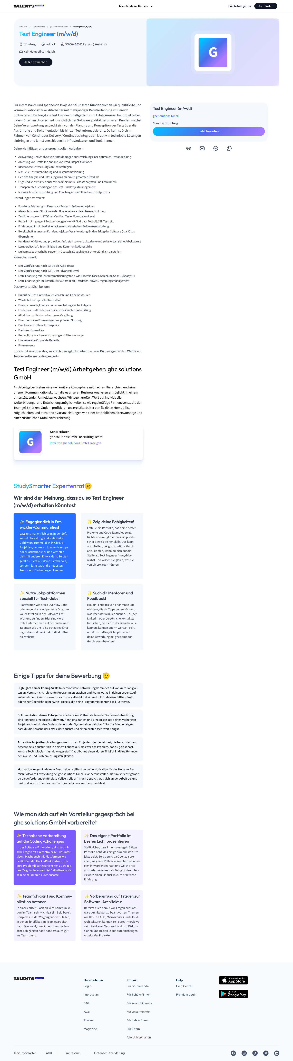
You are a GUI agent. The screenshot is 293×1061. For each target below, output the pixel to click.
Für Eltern (133, 1029)
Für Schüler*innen (139, 994)
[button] (188, 148)
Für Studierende (138, 986)
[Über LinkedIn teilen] (215, 148)
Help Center (184, 986)
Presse (88, 1020)
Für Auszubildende (139, 1003)
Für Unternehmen (139, 1012)
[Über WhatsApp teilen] (229, 148)
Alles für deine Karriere (134, 6)
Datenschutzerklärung (109, 1053)
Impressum (91, 994)
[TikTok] (255, 1053)
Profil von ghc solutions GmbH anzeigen (75, 443)
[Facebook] (233, 1053)
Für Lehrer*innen (138, 1020)
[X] (266, 1053)
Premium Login (186, 994)
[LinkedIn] (276, 1053)
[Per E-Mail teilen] (202, 148)
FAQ (87, 1003)
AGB (87, 1012)
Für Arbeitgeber (239, 6)
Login (87, 986)
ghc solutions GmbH (166, 116)
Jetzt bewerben (35, 62)
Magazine (90, 1029)
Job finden (265, 6)
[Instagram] (244, 1053)
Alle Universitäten (139, 1037)
